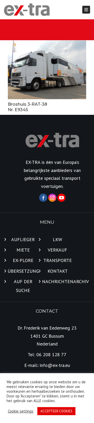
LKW (57, 239)
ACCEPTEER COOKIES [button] (56, 411)
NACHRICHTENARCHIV (57, 281)
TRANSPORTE (57, 260)
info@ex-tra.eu (55, 365)
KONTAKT (58, 271)
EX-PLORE (23, 260)
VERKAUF (57, 250)
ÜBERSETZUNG (23, 271)
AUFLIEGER (23, 239)
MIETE (23, 250)
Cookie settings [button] (20, 411)
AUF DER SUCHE (23, 285)
